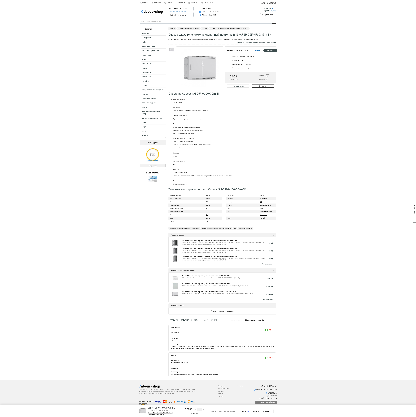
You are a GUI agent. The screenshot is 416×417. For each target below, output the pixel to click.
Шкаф (262, 208)
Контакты (194, 3)
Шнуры (144, 127)
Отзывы (220, 411)
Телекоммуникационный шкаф (269, 211)
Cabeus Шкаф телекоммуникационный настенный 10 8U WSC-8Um (206, 284)
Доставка (181, 3)
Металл (262, 195)
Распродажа (222, 386)
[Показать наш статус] (153, 179)
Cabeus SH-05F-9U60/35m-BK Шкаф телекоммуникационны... (160, 413)
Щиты (144, 131)
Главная (172, 28)
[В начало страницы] (275, 411)
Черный (262, 218)
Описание (213, 411)
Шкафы (205, 28)
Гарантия (157, 3)
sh (235, 228)
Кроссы (144, 68)
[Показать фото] (171, 49)
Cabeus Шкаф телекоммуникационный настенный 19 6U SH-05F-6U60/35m (209, 292)
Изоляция (145, 33)
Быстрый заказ (238, 86)
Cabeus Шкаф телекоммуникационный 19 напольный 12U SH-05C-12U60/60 (209, 240)
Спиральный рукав (149, 103)
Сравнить (245, 411)
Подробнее (153, 166)
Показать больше (267, 264)
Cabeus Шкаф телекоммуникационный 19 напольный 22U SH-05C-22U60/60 (209, 256)
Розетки (145, 94)
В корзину (262, 86)
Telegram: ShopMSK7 (208, 15)
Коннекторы (146, 55)
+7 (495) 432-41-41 (177, 8)
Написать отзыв (235, 320)
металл (208, 218)
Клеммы (145, 135)
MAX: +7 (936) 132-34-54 (210, 12)
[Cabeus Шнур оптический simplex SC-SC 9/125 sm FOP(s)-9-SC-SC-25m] (152, 155)
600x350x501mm (265, 205)
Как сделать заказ (229, 411)
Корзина (254, 411)
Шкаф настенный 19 (245, 228)
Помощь (145, 3)
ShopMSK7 (272, 393)
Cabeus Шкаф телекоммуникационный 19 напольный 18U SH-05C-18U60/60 (209, 248)
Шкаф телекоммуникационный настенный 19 (216, 228)
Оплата (169, 3)
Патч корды (146, 72)
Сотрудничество (223, 388)
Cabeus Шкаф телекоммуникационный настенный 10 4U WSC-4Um (206, 276)
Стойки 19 (145, 107)
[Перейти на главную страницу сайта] (152, 12)
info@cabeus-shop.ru (268, 398)
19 (207, 221)
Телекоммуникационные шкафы (151, 113)
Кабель (144, 42)
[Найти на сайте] (274, 21)
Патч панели (146, 77)
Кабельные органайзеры (151, 51)
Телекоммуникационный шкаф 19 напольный (184, 228)
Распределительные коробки (152, 90)
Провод (145, 85)
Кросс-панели (147, 64)
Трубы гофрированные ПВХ (152, 118)
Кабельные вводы (148, 46)
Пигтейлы (145, 81)
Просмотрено (267, 411)
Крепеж (145, 59)
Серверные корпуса (149, 98)
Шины (144, 122)
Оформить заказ (268, 15)
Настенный (263, 198)
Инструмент (146, 38)
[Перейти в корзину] (261, 10)
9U (207, 215)
